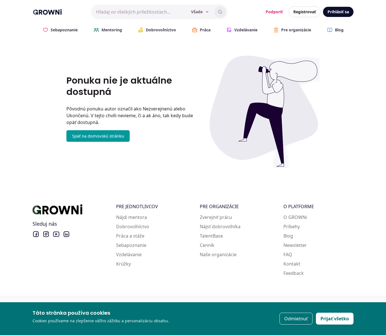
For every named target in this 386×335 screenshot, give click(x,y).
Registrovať (304, 11)
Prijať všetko (334, 319)
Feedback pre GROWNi (307, 273)
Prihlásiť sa (338, 11)
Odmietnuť (296, 319)
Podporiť (274, 11)
